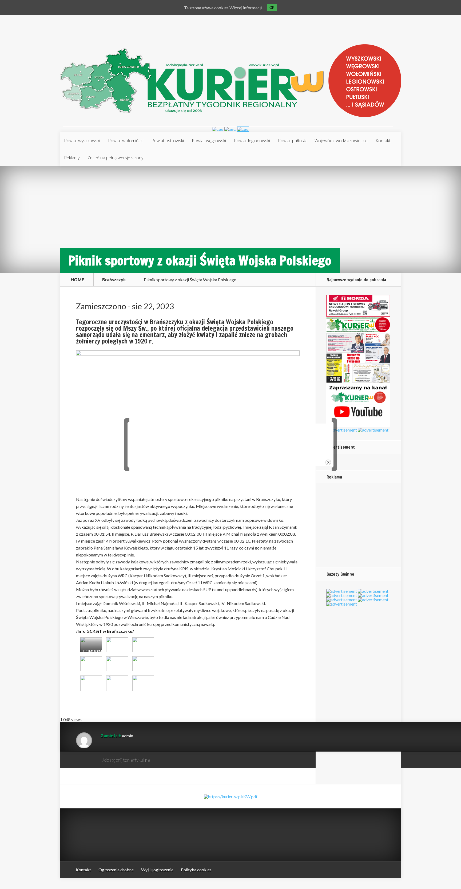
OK (272, 8)
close (328, 462)
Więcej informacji (245, 7)
